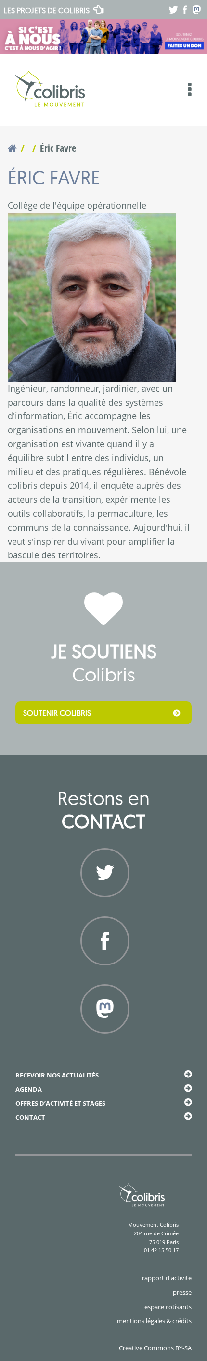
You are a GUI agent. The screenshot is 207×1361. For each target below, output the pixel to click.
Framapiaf (103, 1045)
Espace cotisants (168, 1307)
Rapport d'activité (167, 1278)
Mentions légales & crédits (154, 1321)
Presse (182, 1292)
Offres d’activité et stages (60, 1103)
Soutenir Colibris (57, 713)
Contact (30, 1117)
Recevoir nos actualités (57, 1075)
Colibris (47, 10)
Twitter (103, 909)
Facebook (103, 977)
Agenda (28, 1089)
